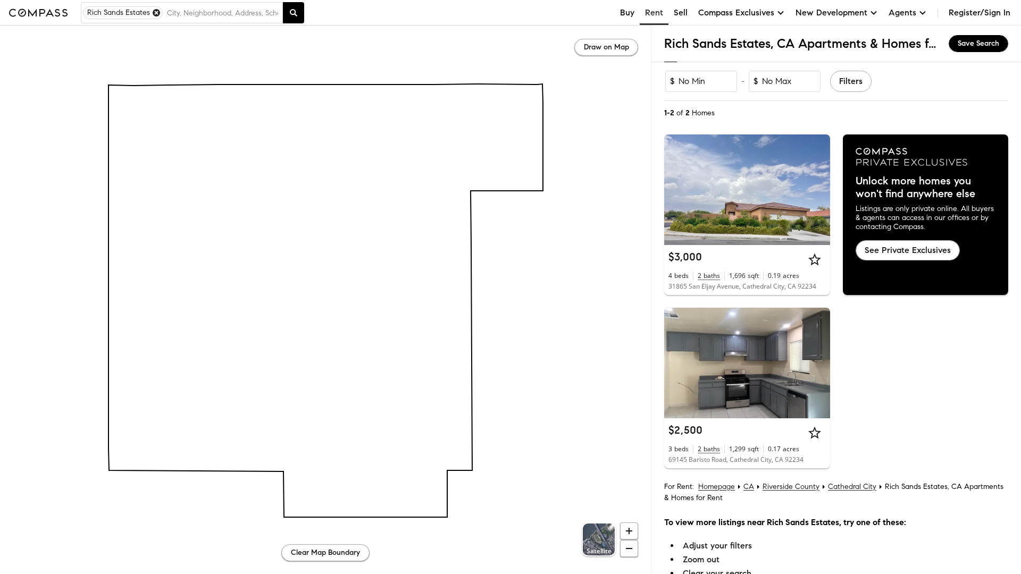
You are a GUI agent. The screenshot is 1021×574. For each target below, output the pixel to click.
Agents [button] (902, 12)
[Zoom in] (629, 530)
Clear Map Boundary (325, 552)
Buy (627, 12)
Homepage (716, 486)
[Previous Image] (676, 189)
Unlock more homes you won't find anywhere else (915, 187)
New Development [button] (831, 12)
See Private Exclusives (908, 250)
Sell (681, 12)
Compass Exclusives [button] (736, 12)
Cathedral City (852, 486)
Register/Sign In (979, 12)
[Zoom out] (629, 548)
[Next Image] (817, 189)
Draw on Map (606, 47)
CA (748, 486)
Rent (654, 12)
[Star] (815, 259)
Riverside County (791, 486)
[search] (293, 12)
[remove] (156, 13)
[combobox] (222, 13)
